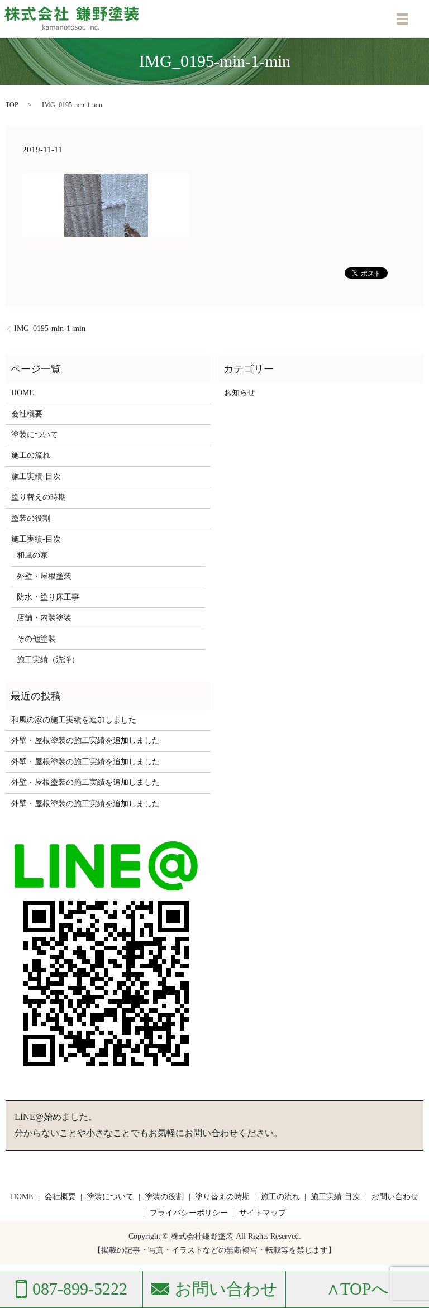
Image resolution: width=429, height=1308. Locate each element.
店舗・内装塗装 (44, 618)
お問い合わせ (394, 1196)
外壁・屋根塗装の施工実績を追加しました (85, 740)
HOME (22, 393)
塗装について (34, 434)
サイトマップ (262, 1213)
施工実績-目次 (36, 476)
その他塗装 (36, 639)
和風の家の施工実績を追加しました (73, 720)
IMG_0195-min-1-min (49, 328)
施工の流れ (30, 455)
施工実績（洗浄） (48, 659)
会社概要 (26, 414)
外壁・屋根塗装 (44, 576)
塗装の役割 (30, 518)
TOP (12, 105)
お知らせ (239, 393)
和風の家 (32, 555)
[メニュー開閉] (402, 19)
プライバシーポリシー (189, 1213)
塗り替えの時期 (38, 497)
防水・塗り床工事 (48, 597)
